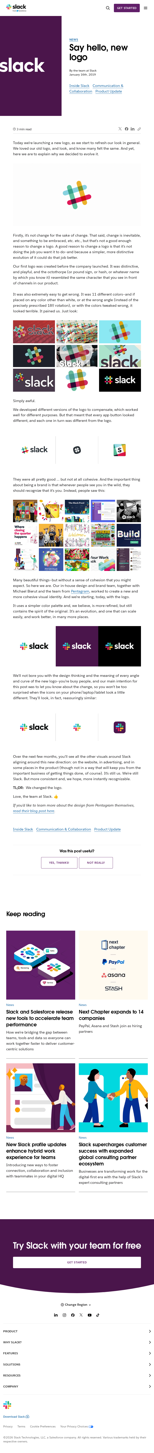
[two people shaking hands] (113, 1097)
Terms (21, 1426)
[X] (81, 1315)
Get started (127, 8)
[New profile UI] (40, 1097)
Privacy (8, 1426)
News (73, 39)
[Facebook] (126, 129)
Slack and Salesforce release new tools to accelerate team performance (40, 1018)
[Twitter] (120, 129)
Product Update (108, 91)
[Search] (108, 8)
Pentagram (80, 591)
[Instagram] (64, 1315)
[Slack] (16, 8)
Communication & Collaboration (63, 829)
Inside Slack (79, 85)
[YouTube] (89, 1315)
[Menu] (145, 8)
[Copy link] (139, 129)
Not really (96, 862)
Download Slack (14, 1416)
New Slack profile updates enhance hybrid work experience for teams (36, 1150)
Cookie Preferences (43, 1426)
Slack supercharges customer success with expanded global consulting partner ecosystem (113, 1154)
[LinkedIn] (133, 129)
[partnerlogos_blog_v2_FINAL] (113, 965)
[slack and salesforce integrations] (40, 965)
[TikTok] (98, 1315)
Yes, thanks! (59, 862)
